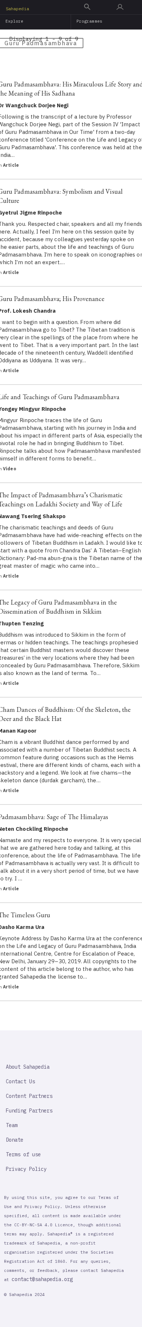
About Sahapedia (28, 1067)
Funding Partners (29, 1110)
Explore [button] (14, 21)
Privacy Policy (26, 1169)
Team (11, 1125)
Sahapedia (17, 8)
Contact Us (20, 1081)
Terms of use (23, 1154)
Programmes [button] (89, 21)
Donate (14, 1140)
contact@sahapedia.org (42, 1279)
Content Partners (29, 1096)
